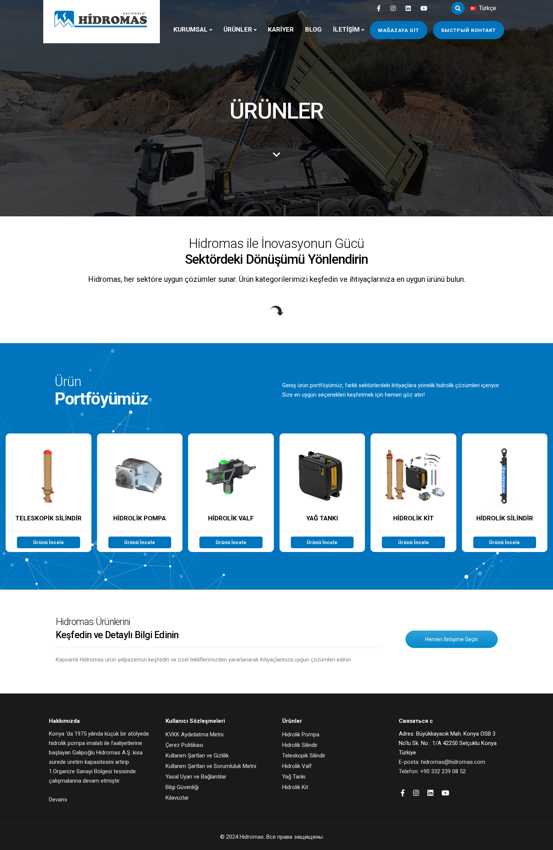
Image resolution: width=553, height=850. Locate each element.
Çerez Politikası (184, 745)
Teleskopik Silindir (303, 755)
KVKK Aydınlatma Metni (194, 734)
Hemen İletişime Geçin (451, 639)
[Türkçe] (473, 8)
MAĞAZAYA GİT (398, 30)
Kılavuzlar (177, 797)
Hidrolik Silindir (300, 745)
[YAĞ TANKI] (322, 492)
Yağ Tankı (293, 776)
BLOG (313, 29)
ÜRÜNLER (237, 29)
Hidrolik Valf (297, 766)
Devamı (58, 799)
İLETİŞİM (346, 29)
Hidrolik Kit (295, 787)
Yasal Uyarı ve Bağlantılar (196, 776)
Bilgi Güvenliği (182, 787)
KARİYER (281, 29)
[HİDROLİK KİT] (413, 492)
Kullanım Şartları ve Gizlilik (197, 755)
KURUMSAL (190, 29)
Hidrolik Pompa (300, 734)
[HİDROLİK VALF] (231, 492)
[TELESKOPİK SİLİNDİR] (48, 492)
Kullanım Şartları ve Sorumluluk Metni (211, 766)
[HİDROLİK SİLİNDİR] (505, 492)
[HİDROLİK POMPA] (140, 492)
